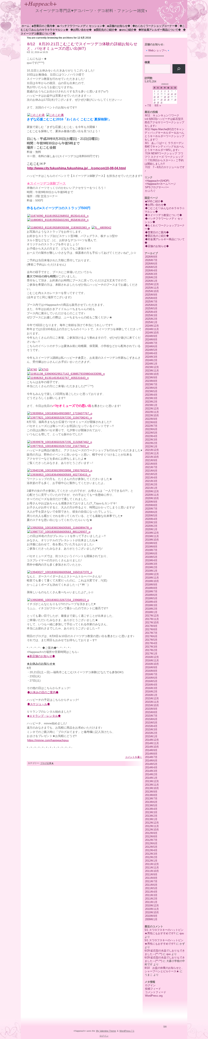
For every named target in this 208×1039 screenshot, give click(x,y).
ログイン (150, 985)
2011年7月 (151, 881)
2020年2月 (151, 525)
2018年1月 (151, 612)
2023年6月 (151, 387)
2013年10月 (152, 788)
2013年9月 (151, 791)
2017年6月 (151, 636)
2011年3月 (151, 895)
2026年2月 (151, 277)
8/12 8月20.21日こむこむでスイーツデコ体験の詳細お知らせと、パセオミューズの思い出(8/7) (82, 46)
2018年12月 (152, 574)
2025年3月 (151, 315)
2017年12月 (152, 615)
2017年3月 (151, 646)
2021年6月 (151, 470)
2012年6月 (151, 843)
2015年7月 (151, 715)
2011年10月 (152, 871)
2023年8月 (151, 380)
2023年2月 (151, 401)
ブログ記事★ (47, 763)
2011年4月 (151, 891)
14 (175, 94)
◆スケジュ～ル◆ (38, 704)
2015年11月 (152, 701)
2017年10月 (152, 622)
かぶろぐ (150, 190)
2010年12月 (152, 905)
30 (158, 102)
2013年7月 (151, 798)
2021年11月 (152, 453)
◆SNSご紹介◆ (127, 29)
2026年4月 (151, 270)
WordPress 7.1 (126, 1031)
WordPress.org (153, 995)
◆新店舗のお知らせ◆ (41, 656)
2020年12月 (152, 491)
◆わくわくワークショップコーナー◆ (154, 25)
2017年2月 (151, 650)
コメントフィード (155, 992)
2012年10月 (152, 829)
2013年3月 (151, 812)
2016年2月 (151, 691)
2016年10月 (152, 663)
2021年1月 (151, 487)
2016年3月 (151, 688)
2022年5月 (151, 432)
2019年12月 (152, 532)
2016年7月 (151, 674)
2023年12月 (152, 367)
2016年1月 (151, 695)
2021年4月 (151, 477)
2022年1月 (151, 446)
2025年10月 (152, 291)
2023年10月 (152, 374)
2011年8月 (151, 877)
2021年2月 (151, 484)
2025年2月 (151, 318)
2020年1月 (151, 529)
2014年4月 (151, 767)
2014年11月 (152, 743)
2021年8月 (151, 463)
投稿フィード (153, 988)
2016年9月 (151, 667)
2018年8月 (151, 588)
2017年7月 (151, 632)
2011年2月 (151, 898)
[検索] (178, 68)
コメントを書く (133, 757)
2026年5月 (151, 267)
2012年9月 (151, 833)
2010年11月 (152, 908)
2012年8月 (151, 836)
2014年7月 (151, 757)
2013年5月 (151, 805)
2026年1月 (151, 280)
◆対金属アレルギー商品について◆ (160, 29)
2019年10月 (152, 539)
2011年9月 (151, 874)
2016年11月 (152, 660)
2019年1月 (151, 570)
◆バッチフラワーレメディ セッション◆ (81, 25)
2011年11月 (152, 867)
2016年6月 (151, 677)
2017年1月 (151, 653)
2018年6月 (151, 594)
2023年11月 (152, 370)
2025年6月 (151, 305)
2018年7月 (151, 591)
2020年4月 (151, 519)
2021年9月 (151, 460)
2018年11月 (152, 577)
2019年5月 (151, 556)
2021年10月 (152, 456)
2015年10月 (152, 705)
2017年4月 (151, 643)
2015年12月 (152, 698)
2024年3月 (151, 356)
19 (168, 97)
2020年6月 (151, 512)
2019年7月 (151, 550)
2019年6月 (151, 553)
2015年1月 (151, 736)
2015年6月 (151, 719)
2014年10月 (152, 746)
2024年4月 (151, 353)
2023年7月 (151, 384)
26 (168, 99)
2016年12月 (152, 657)
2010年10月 (152, 912)
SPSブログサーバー (157, 187)
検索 (147, 62)
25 (165, 99)
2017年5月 (151, 639)
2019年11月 (152, 536)
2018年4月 (151, 601)
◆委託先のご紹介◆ (105, 29)
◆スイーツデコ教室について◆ (163, 215)
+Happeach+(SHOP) (157, 180)
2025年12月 (152, 284)
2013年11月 (152, 784)
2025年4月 (151, 311)
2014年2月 (151, 774)
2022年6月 (151, 429)
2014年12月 (152, 739)
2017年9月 (151, 626)
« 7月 (148, 105)
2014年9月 (151, 750)
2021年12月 (152, 449)
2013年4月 (151, 808)
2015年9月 (151, 708)
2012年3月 (151, 853)
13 (172, 94)
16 (158, 97)
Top (165, 1026)
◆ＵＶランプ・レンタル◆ (44, 715)
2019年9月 (151, 543)
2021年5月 (151, 474)
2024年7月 (151, 343)
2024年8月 (151, 339)
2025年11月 (152, 287)
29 (154, 102)
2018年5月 (151, 598)
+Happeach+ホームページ (160, 183)
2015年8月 (151, 712)
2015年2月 (151, 732)
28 (175, 99)
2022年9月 (151, 418)
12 (168, 94)
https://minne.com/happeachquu (48, 740)
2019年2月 (151, 567)
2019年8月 (151, 546)
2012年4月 (151, 850)
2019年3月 (151, 563)
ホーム (25, 25)
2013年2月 (151, 815)
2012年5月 (151, 846)
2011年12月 (152, 864)
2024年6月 (151, 346)
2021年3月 (151, 481)
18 (165, 97)
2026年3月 (151, 273)
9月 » (158, 105)
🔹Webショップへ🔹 (157, 50)
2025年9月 (151, 294)
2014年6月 (151, 760)
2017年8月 (151, 629)
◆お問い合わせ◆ (81, 29)
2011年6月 (151, 884)
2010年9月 (151, 915)
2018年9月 (151, 584)
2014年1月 (151, 777)
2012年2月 (151, 857)
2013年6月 (151, 802)
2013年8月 (151, 795)
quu (182, 933)
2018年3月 (151, 605)
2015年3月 (151, 729)
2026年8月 (151, 256)
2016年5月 (151, 681)
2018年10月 (152, 581)
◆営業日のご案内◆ (43, 25)
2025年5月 (151, 308)
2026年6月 (151, 263)
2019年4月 (151, 560)
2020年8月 (151, 505)
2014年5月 (151, 764)
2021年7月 (151, 467)
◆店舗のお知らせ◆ (118, 25)
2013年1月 (151, 819)
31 (161, 102)
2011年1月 (151, 902)
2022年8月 (151, 422)
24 (161, 99)
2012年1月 (151, 860)
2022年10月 (152, 415)
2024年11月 (152, 329)
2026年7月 (151, 260)
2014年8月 (151, 753)
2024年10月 (152, 332)
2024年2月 (151, 360)
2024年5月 (151, 349)
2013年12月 (152, 781)
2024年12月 (152, 325)
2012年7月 (151, 839)
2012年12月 (152, 822)
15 (154, 97)
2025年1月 (151, 322)
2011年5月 (151, 888)
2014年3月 (151, 770)
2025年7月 (151, 301)
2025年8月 (151, 298)
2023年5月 (151, 391)
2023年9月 (151, 377)
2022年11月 (152, 412)
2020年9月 (151, 501)
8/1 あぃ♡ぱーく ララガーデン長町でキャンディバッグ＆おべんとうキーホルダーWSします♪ (164, 146)
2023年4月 (151, 394)
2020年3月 (151, 522)
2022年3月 (151, 439)
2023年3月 (151, 398)
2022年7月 (151, 425)
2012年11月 (152, 826)
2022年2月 (151, 443)
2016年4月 (151, 684)
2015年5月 (151, 722)
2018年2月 (151, 608)
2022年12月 (152, 408)
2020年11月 (152, 494)
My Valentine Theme (106, 1031)
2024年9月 (151, 336)
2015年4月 (151, 726)
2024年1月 (151, 363)
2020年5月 (151, 515)
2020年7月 (151, 508)
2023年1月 (151, 405)
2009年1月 (151, 919)
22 (154, 99)
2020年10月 (152, 498)
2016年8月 (151, 670)
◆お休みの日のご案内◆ (42, 692)
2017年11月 (152, 619)
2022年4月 (151, 436)
